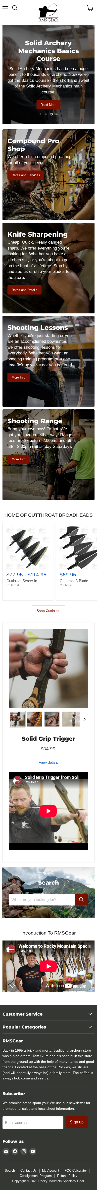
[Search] (81, 899)
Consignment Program (36, 1176)
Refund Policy (67, 1176)
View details (48, 762)
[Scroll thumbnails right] (84, 719)
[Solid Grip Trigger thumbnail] (17, 719)
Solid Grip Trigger (48, 738)
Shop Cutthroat (48, 611)
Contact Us (28, 1170)
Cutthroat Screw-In (21, 581)
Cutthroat (12, 585)
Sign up (77, 1122)
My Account (50, 1170)
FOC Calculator (76, 1170)
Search (10, 1170)
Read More (48, 104)
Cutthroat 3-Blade (74, 581)
